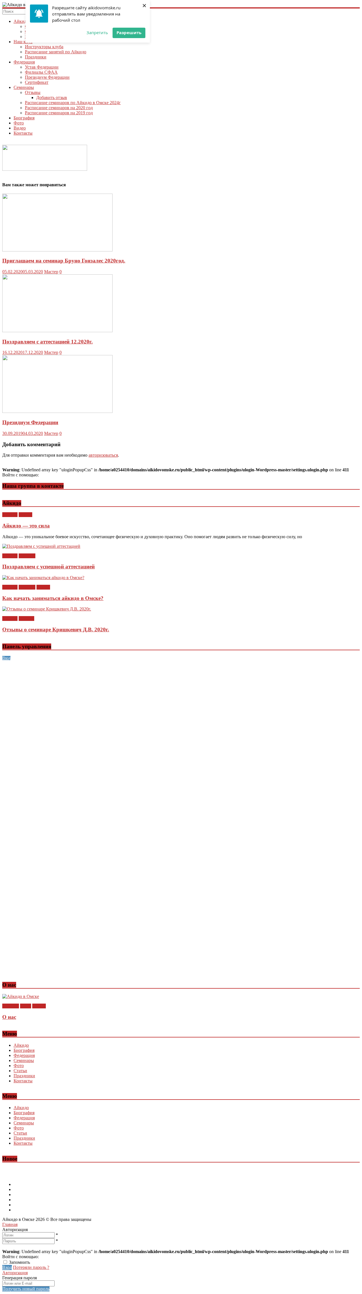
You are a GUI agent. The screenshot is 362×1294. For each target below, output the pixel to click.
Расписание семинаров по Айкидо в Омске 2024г (73, 102)
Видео (20, 128)
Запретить (97, 32)
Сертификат (36, 82)
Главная (10, 1224)
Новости (27, 555)
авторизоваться (103, 455)
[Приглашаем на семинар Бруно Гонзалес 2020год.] (57, 250)
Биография (24, 117)
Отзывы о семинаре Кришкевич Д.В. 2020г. (55, 629)
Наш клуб (23, 41)
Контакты (23, 133)
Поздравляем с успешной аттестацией (48, 567)
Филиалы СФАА (41, 72)
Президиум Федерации (47, 77)
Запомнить (19, 1262)
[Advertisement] (172, 699)
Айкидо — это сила (26, 526)
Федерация (24, 62)
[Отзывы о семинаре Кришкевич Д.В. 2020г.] (46, 609)
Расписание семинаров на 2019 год (59, 112)
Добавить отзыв (51, 97)
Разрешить (129, 32)
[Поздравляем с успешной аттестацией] (41, 546)
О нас (25, 1006)
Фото (19, 123)
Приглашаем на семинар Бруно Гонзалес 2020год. (63, 261)
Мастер (51, 271)
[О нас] (20, 996)
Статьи (25, 514)
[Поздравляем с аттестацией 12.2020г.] (57, 330)
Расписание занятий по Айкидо (55, 51)
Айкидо (21, 21)
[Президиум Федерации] (57, 411)
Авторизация (15, 1272)
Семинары (24, 87)
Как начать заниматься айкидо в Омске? (53, 598)
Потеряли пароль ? (31, 1267)
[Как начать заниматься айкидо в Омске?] (43, 577)
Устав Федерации (42, 67)
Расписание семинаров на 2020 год (59, 107)
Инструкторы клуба (44, 46)
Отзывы (32, 92)
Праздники (35, 56)
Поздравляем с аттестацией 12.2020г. (47, 342)
